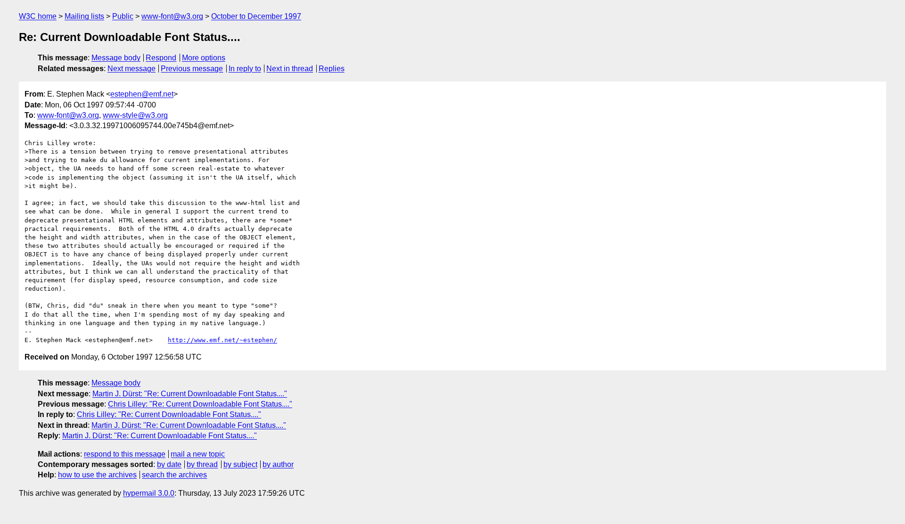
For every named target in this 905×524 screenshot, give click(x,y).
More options (203, 58)
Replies (332, 69)
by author (278, 464)
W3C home (38, 16)
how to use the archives (97, 475)
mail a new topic (198, 454)
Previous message (192, 69)
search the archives (174, 475)
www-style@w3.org (135, 115)
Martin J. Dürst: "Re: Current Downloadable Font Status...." (189, 394)
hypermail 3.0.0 (148, 493)
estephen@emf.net (141, 94)
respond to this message (124, 454)
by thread (202, 464)
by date (169, 464)
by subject (240, 464)
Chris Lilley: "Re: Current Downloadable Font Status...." (200, 404)
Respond (161, 58)
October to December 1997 (256, 16)
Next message (131, 69)
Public (122, 16)
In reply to (245, 69)
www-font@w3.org (172, 16)
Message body (115, 58)
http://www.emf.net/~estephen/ (222, 340)
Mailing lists (84, 16)
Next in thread (289, 69)
